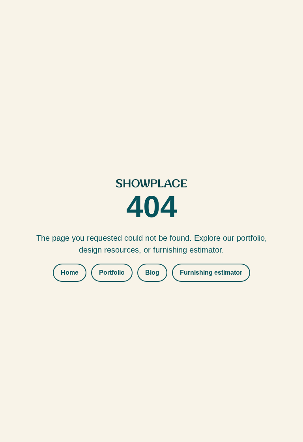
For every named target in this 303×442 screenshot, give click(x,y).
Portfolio (112, 272)
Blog (152, 272)
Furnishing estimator (211, 272)
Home (70, 272)
